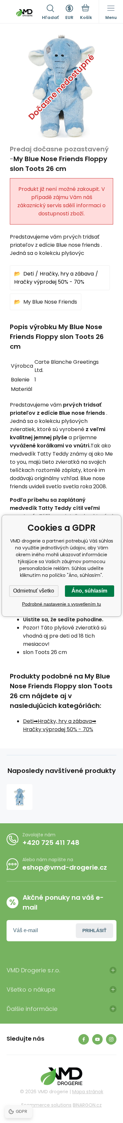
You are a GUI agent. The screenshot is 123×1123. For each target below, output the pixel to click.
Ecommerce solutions (46, 1105)
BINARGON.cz (87, 1105)
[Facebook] (83, 1039)
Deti (28, 273)
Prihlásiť (94, 930)
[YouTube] (97, 1039)
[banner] (24, 13)
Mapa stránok (87, 1091)
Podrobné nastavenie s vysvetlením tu (61, 604)
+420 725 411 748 (50, 842)
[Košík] (86, 13)
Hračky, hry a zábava (67, 273)
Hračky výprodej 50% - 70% (49, 282)
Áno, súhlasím (89, 591)
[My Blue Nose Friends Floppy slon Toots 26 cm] (19, 797)
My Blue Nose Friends (50, 302)
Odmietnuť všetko (33, 591)
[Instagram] (111, 1039)
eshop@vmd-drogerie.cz (64, 867)
